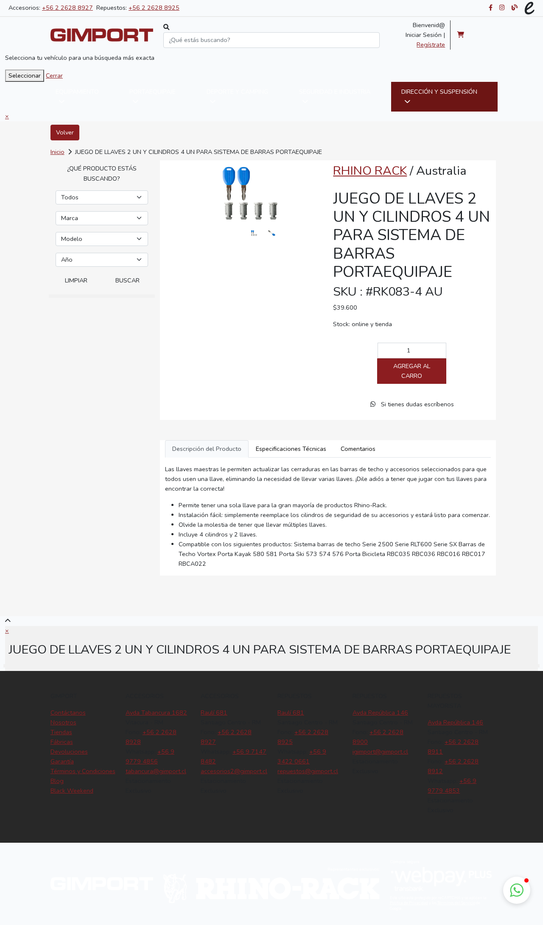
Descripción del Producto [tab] (206, 448)
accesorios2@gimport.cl (234, 771)
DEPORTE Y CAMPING (237, 91)
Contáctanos (68, 712)
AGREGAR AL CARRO (411, 371)
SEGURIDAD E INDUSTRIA (334, 91)
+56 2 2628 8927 (67, 7)
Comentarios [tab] (358, 448)
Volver (65, 132)
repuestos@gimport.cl (307, 771)
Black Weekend (71, 790)
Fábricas (61, 742)
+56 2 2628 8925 (154, 7)
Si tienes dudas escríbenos (416, 404)
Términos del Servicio (456, 902)
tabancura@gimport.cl (156, 771)
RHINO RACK (370, 170)
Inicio (57, 152)
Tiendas (61, 732)
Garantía (62, 761)
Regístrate (431, 44)
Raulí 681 (214, 712)
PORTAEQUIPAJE (152, 91)
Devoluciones (69, 751)
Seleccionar (24, 75)
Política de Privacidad (409, 902)
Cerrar (54, 75)
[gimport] (102, 35)
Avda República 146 (380, 712)
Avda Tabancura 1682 (156, 712)
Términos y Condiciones (82, 771)
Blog (57, 781)
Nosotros (63, 722)
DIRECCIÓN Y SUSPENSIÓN (439, 91)
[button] (516, 890)
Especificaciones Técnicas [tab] (291, 448)
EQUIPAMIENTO (77, 91)
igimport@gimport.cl (380, 751)
